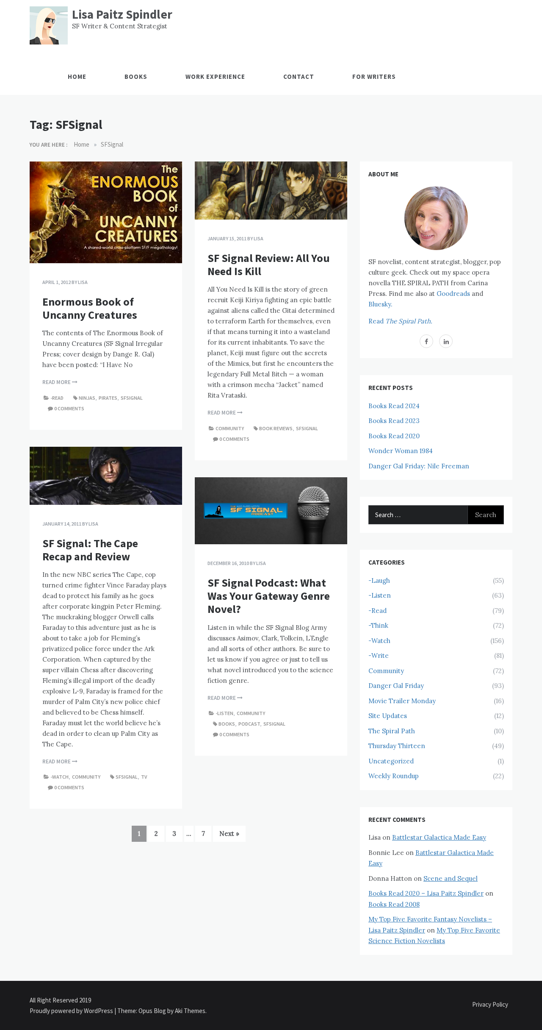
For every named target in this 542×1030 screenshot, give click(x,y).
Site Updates (387, 716)
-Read (57, 398)
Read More (57, 382)
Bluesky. (380, 304)
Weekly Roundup (393, 776)
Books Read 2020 (394, 436)
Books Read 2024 (394, 406)
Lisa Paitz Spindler (122, 14)
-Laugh (379, 580)
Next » (229, 834)
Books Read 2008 (394, 904)
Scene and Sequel (450, 878)
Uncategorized (391, 761)
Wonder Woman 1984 (400, 451)
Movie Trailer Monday (402, 701)
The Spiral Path (391, 731)
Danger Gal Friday (396, 686)
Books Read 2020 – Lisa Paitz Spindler (426, 893)
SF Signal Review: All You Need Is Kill (268, 264)
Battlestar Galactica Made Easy (439, 837)
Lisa (83, 282)
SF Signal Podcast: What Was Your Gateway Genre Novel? (268, 596)
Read (400, 321)
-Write (378, 655)
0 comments (69, 408)
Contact (298, 76)
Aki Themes (190, 1011)
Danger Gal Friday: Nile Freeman (418, 466)
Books (135, 76)
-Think (378, 625)
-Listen (224, 713)
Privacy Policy (490, 1004)
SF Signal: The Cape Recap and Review (90, 549)
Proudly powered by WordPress (72, 1011)
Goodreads (453, 294)
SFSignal (132, 398)
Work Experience (215, 76)
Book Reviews (276, 428)
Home (77, 76)
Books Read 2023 (394, 421)
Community (230, 428)
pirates (108, 398)
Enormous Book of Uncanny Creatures (89, 308)
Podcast (249, 724)
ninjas (87, 398)
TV (144, 777)
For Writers (374, 76)
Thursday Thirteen (396, 746)
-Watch (59, 777)
